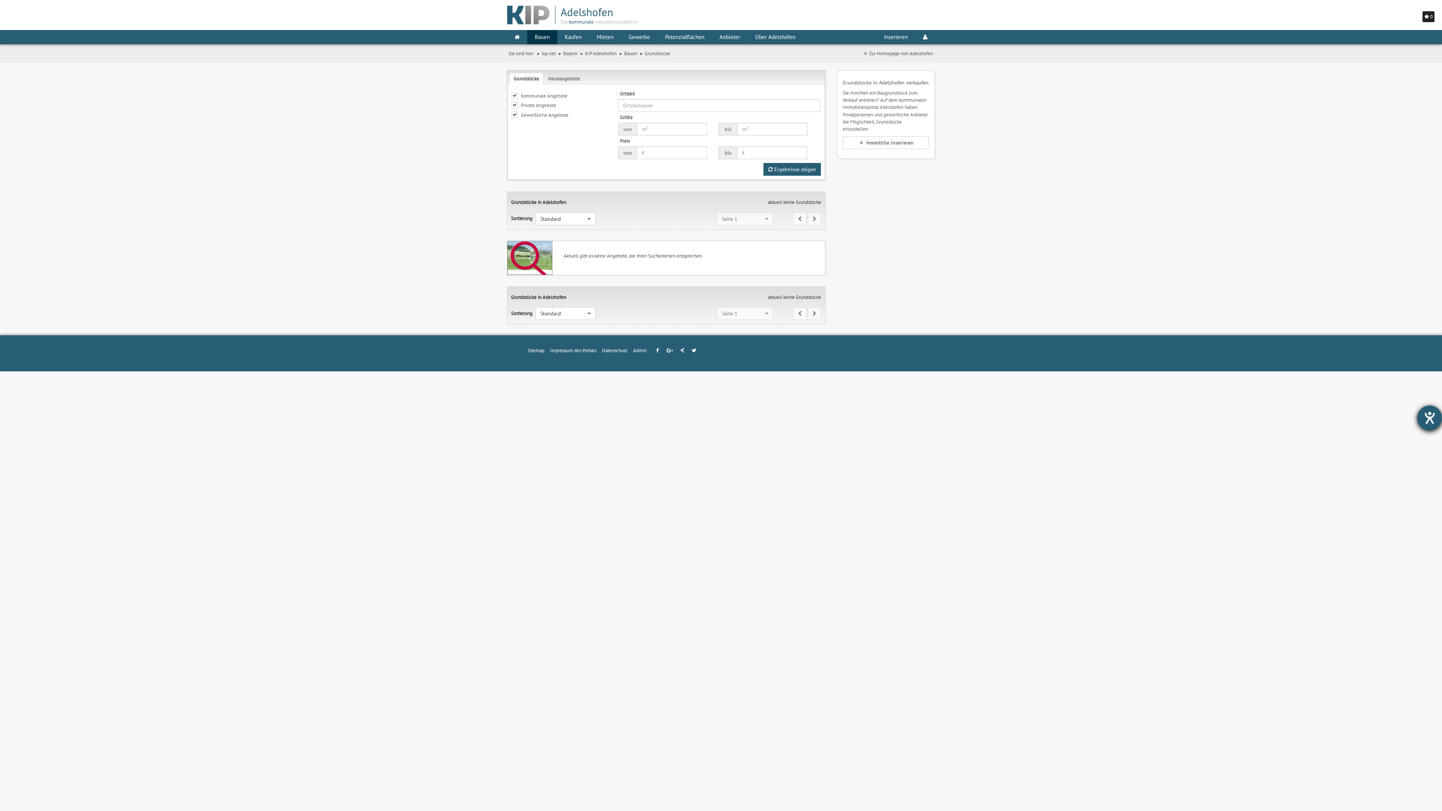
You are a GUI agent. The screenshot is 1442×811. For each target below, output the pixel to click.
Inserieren (896, 37)
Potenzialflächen (684, 37)
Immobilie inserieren (889, 142)
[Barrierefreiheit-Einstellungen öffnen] (1429, 418)
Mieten (605, 37)
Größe (626, 117)
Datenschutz (614, 350)
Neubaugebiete (564, 78)
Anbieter (729, 37)
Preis (625, 140)
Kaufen (573, 37)
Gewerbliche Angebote (545, 115)
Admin (640, 350)
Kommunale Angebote (544, 95)
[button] (565, 219)
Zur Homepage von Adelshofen (901, 53)
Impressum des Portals (573, 350)
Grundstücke (526, 78)
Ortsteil (627, 93)
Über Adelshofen (775, 37)
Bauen (542, 37)
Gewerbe (639, 37)
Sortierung (521, 218)
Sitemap (536, 350)
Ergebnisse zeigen (794, 169)
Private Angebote (538, 105)
